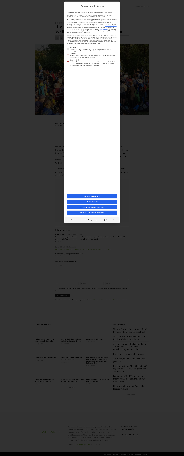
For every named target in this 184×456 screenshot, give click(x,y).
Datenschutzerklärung (111, 26)
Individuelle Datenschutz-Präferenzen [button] (92, 212)
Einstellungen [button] (103, 29)
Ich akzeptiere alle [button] (92, 202)
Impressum (98, 220)
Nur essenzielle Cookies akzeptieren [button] (92, 207)
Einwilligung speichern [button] (92, 196)
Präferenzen (73, 220)
